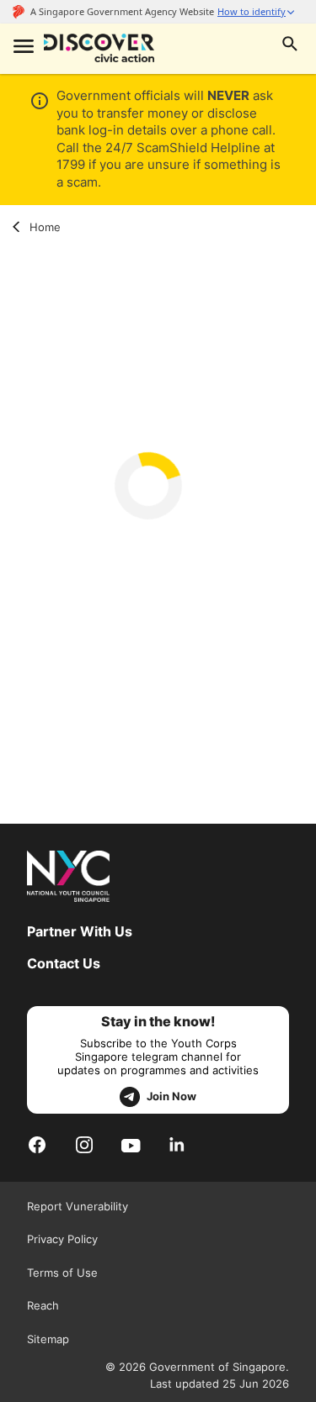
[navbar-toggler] (22, 48)
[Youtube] (131, 1144)
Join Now (171, 1096)
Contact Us (63, 963)
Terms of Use (62, 1272)
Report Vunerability (77, 1206)
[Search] (290, 46)
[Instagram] (84, 1144)
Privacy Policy (62, 1239)
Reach (43, 1305)
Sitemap (48, 1339)
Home (45, 227)
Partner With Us (79, 931)
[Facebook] (37, 1144)
